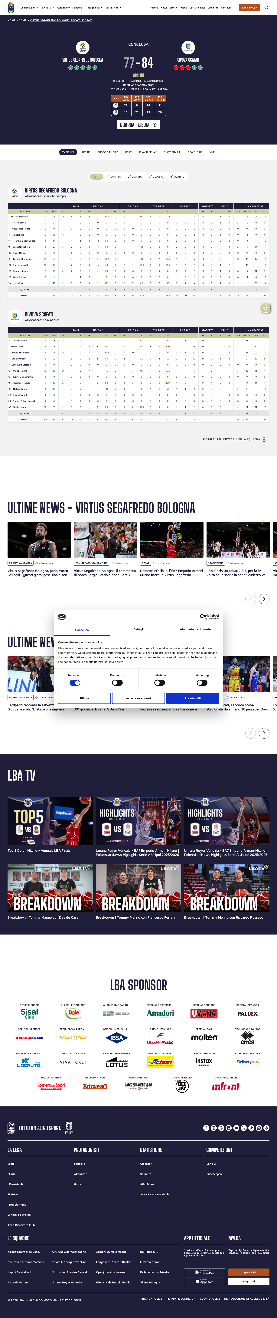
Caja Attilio (51, 320)
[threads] (221, 1128)
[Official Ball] (204, 1037)
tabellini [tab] (68, 152)
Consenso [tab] (82, 630)
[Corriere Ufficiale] (247, 1062)
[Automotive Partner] (116, 1013)
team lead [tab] (195, 152)
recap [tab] (86, 152)
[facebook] (206, 1128)
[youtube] (236, 1128)
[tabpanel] (138, 308)
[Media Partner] (51, 1086)
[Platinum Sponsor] (73, 1013)
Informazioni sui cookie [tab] (194, 629)
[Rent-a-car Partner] (29, 1062)
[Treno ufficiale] (160, 1037)
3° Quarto (156, 176)
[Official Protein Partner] (160, 1013)
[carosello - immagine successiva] (264, 599)
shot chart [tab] (172, 152)
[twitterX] (244, 1128)
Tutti (96, 176)
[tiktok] (251, 1128)
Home (11, 20)
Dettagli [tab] (138, 629)
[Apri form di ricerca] (266, 8)
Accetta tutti (193, 698)
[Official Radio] (182, 1086)
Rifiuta (84, 698)
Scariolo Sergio (54, 196)
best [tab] (128, 152)
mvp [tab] (212, 152)
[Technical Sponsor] (247, 1037)
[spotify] (266, 1128)
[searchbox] (138, 4)
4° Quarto (177, 176)
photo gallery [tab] (107, 152)
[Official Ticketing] (73, 1062)
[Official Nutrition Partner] (160, 1062)
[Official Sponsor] (204, 1013)
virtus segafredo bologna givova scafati (61, 20)
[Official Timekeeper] (116, 1062)
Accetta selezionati (138, 698)
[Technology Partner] (73, 1037)
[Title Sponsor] (29, 1013)
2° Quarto (135, 176)
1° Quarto (114, 176)
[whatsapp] (259, 1128)
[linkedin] (229, 1128)
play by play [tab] (148, 152)
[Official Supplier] (204, 1062)
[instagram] (214, 1128)
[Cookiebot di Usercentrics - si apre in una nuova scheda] (202, 617)
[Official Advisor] (226, 1086)
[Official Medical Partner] (116, 1037)
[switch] (117, 683)
